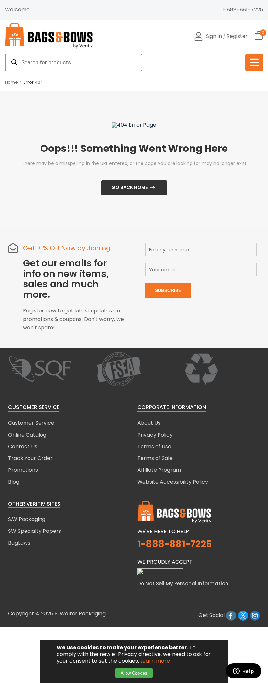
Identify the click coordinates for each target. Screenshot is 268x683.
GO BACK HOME (129, 187)
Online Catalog (27, 434)
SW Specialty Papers (34, 531)
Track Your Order (30, 458)
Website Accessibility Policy (172, 481)
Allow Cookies (134, 673)
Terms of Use (154, 446)
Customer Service (31, 423)
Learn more (155, 661)
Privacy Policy (155, 434)
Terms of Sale (155, 458)
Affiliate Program (159, 470)
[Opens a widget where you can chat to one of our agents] (243, 671)
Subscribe (168, 290)
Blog (13, 481)
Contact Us (22, 446)
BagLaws (19, 543)
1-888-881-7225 (242, 9)
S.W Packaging (26, 519)
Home (11, 82)
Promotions (23, 470)
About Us (148, 423)
